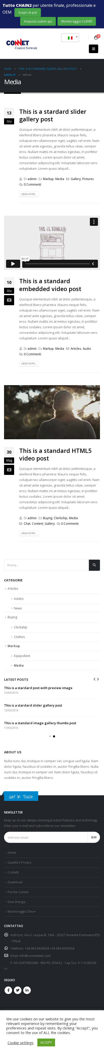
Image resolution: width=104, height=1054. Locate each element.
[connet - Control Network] (21, 44)
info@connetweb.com (35, 956)
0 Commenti (32, 184)
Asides (18, 599)
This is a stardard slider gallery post (52, 115)
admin (32, 179)
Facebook (8, 990)
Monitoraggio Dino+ (22, 911)
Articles (76, 348)
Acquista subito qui (38, 21)
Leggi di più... (29, 194)
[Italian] (68, 37)
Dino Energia (16, 902)
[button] (50, 736)
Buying (47, 518)
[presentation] (94, 679)
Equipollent (22, 656)
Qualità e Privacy (19, 862)
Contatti (13, 872)
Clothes (19, 637)
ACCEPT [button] (46, 1042)
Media (59, 179)
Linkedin (27, 990)
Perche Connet (18, 892)
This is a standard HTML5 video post (55, 454)
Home (12, 852)
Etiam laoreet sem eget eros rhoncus (33, 723)
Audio (87, 348)
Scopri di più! (27, 12)
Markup (48, 179)
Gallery (76, 179)
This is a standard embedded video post (50, 285)
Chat (27, 523)
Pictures (88, 179)
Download (15, 882)
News (18, 608)
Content (37, 523)
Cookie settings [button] (21, 1042)
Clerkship (60, 518)
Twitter (17, 990)
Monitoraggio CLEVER (76, 21)
